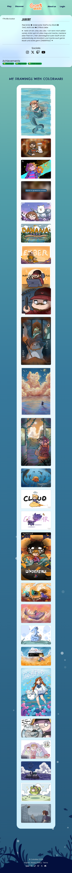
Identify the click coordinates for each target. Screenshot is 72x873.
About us (52, 6)
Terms (45, 862)
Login (62, 6)
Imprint (27, 862)
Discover (19, 6)
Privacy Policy (36, 862)
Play (9, 6)
